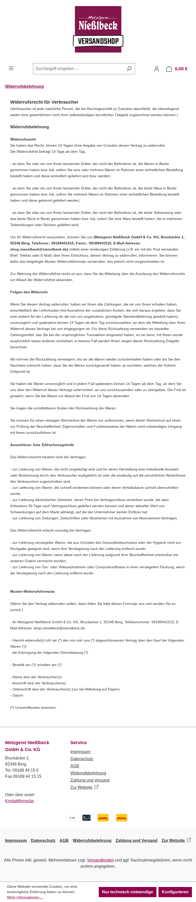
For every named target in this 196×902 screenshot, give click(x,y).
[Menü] (11, 68)
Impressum (80, 752)
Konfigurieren (175, 892)
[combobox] (78, 68)
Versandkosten (100, 860)
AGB (74, 766)
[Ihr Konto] (157, 69)
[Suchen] (129, 68)
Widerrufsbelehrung (88, 773)
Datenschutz (81, 759)
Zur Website (81, 787)
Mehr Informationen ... (25, 897)
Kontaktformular (19, 801)
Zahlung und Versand (89, 780)
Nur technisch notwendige (127, 892)
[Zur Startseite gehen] (98, 31)
